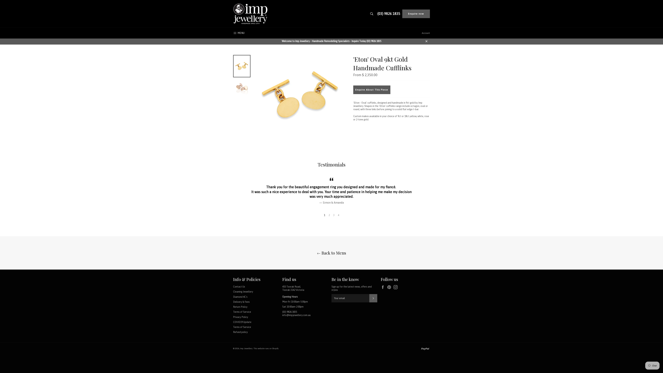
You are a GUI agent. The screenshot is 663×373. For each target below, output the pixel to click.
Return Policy (240, 306)
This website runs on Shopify (265, 348)
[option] (331, 190)
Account (426, 33)
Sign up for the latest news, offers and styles (352, 288)
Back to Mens (333, 253)
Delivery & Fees (241, 301)
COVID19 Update (242, 322)
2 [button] (329, 215)
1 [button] (324, 215)
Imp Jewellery (246, 348)
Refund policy (240, 332)
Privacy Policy (240, 317)
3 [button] (333, 215)
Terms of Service (242, 311)
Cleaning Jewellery (243, 291)
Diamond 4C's (240, 296)
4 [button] (338, 215)
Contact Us (239, 286)
